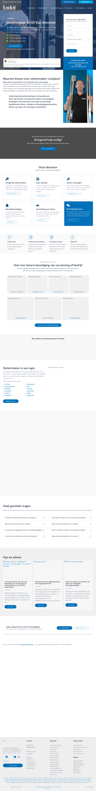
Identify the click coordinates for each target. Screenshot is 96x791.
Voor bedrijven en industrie (80, 747)
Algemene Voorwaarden (47, 787)
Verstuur (71, 51)
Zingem (69, 778)
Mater (31, 778)
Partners (48, 788)
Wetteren (7, 393)
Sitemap (58, 787)
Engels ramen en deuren (56, 772)
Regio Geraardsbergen (79, 764)
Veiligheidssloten (54, 760)
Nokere (65, 778)
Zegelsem (49, 781)
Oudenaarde (6, 778)
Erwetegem (76, 782)
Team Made (90, 787)
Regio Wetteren (77, 769)
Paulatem (71, 782)
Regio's (76, 757)
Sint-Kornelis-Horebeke (62, 779)
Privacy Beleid (38, 787)
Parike (44, 781)
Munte (57, 782)
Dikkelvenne (45, 779)
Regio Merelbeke (77, 762)
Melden (34, 778)
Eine (19, 778)
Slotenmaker (78, 741)
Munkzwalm (38, 779)
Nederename (40, 778)
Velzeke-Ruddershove (61, 781)
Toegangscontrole (54, 762)
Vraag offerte (29, 753)
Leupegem (7, 395)
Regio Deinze (76, 771)
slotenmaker (13, 2)
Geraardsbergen (9, 386)
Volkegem (46, 778)
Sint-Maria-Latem (81, 779)
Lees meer (10, 607)
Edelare (15, 778)
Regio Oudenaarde (78, 760)
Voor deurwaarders (78, 751)
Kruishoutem (24, 779)
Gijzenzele (23, 782)
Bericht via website (31, 751)
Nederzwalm (31, 384)
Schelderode (39, 782)
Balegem (18, 782)
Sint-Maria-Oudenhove (14, 781)
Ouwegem (90, 778)
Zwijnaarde (30, 395)
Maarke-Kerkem (29, 781)
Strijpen (68, 781)
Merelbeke (7, 391)
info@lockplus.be (30, 747)
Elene (81, 782)
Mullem (6, 779)
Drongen (29, 388)
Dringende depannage (55, 745)
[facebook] (6, 756)
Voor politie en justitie (78, 753)
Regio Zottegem (77, 766)
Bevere (11, 778)
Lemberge (53, 782)
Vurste (61, 782)
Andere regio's (77, 773)
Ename (21, 778)
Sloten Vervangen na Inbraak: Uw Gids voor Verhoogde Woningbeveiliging (77, 583)
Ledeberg (19, 779)
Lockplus (20, 787)
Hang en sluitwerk (54, 755)
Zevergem (11, 779)
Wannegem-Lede (31, 779)
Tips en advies (53, 774)
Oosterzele (30, 391)
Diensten (53, 741)
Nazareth (85, 778)
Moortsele (73, 781)
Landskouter (65, 782)
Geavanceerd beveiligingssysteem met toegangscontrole (47, 582)
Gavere (73, 778)
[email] (14, 756)
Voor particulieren (77, 745)
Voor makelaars (77, 749)
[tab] (24, 517)
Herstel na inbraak (54, 753)
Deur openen (53, 749)
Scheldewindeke (46, 782)
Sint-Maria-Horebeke (72, 779)
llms (55, 787)
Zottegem (7, 388)
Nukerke (35, 781)
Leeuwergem (86, 782)
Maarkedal (22, 781)
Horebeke (54, 779)
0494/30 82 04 (29, 745)
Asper (54, 778)
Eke (15, 779)
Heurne (61, 778)
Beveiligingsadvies (54, 766)
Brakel (29, 393)
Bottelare (28, 782)
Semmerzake (79, 778)
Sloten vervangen (54, 747)
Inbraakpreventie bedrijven (57, 770)
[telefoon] (19, 757)
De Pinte (7, 384)
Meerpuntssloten (54, 758)
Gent (28, 386)
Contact (29, 741)
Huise (58, 778)
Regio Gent (76, 767)
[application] (36, 8)
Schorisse (40, 781)
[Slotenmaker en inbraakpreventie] (9, 8)
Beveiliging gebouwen (55, 768)
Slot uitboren (53, 751)
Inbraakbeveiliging (54, 764)
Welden (50, 778)
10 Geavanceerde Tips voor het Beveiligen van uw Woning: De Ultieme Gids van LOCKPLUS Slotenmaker (15, 584)
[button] (69, 1)
